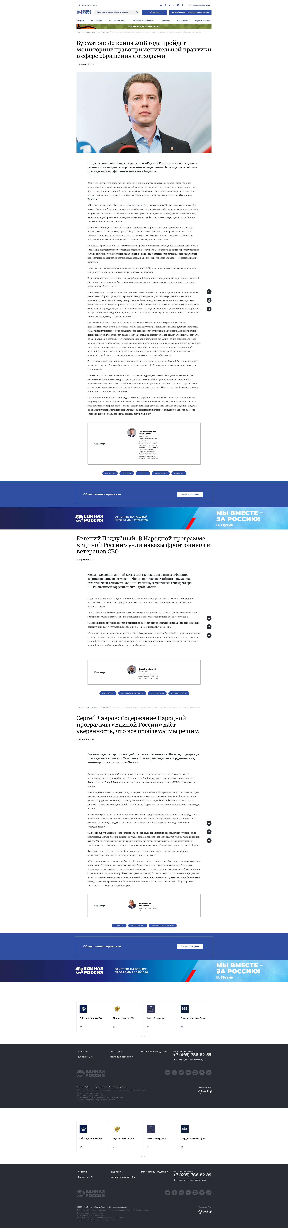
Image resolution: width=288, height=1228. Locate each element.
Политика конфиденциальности (89, 1095)
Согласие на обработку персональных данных (95, 1100)
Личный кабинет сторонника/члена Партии (190, 12)
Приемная (165, 21)
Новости (106, 32)
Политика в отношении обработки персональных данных (100, 1097)
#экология (179, 473)
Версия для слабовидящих (201, 5)
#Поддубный (108, 693)
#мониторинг (161, 473)
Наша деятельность (92, 32)
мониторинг (135, 205)
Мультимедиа (182, 21)
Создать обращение (190, 494)
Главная (79, 32)
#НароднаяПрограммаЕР (132, 693)
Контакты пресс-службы (122, 1057)
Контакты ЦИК (85, 1057)
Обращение (154, 12)
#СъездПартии (157, 693)
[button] (144, 1036)
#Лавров (119, 925)
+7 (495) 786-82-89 (192, 1054)
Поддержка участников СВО (144, 26)
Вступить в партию (202, 21)
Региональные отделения (143, 21)
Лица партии (96, 21)
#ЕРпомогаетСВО (179, 693)
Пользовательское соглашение (89, 1093)
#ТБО (143, 473)
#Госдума (127, 473)
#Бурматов (110, 473)
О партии (80, 21)
